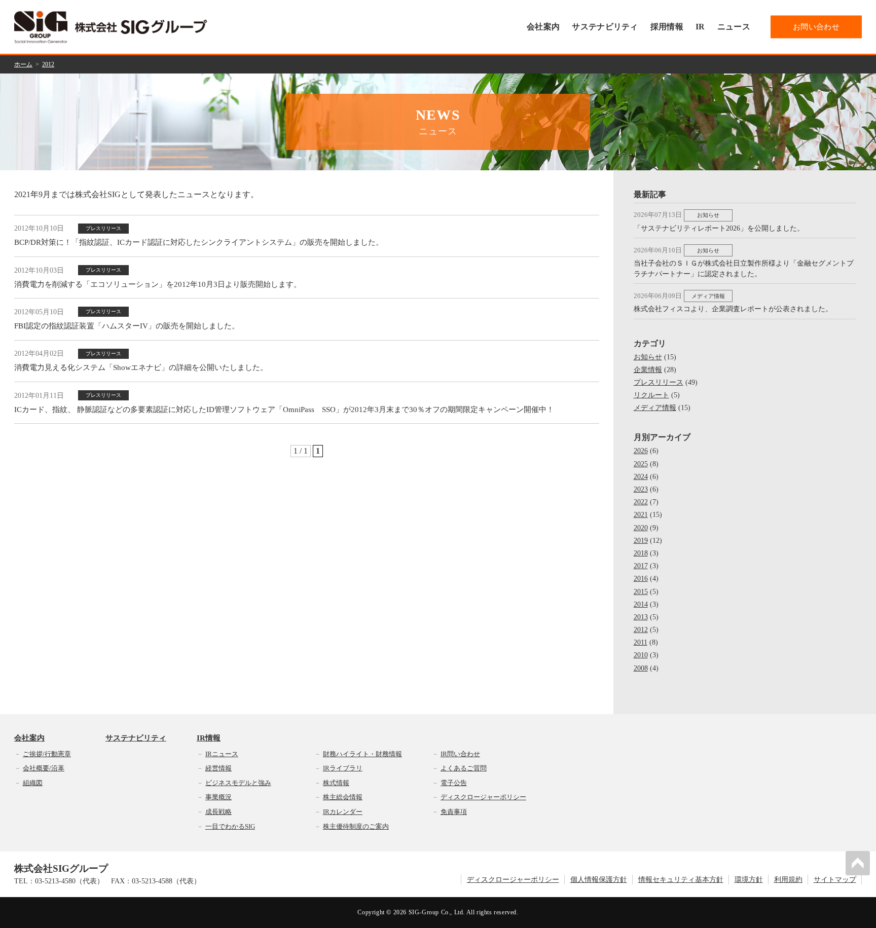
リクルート (651, 395)
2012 (48, 64)
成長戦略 (218, 811)
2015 (641, 592)
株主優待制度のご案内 (356, 826)
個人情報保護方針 (598, 879)
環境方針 (749, 879)
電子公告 (454, 783)
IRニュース (221, 754)
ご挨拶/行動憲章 (47, 754)
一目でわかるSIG (230, 826)
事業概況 (218, 797)
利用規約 (788, 879)
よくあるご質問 (464, 768)
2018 (641, 553)
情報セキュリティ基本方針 (680, 879)
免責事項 (454, 811)
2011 (640, 642)
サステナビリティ (605, 26)
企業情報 (648, 370)
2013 (641, 617)
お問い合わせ (816, 27)
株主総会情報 (342, 797)
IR (700, 26)
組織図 (33, 783)
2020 (641, 528)
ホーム (23, 64)
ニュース (733, 26)
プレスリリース (658, 382)
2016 (641, 578)
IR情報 (209, 738)
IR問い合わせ (460, 754)
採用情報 (666, 26)
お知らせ (648, 357)
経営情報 (218, 768)
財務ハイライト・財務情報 (362, 754)
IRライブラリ (342, 768)
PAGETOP (858, 863)
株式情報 (336, 783)
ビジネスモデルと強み (238, 783)
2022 (641, 502)
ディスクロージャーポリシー (483, 797)
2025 (641, 464)
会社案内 (543, 26)
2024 (641, 476)
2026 (641, 451)
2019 (641, 540)
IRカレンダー (342, 811)
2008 (641, 668)
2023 (641, 489)
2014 (641, 604)
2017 (641, 566)
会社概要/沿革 (43, 768)
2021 (641, 514)
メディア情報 (655, 408)
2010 (641, 655)
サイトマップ (835, 879)
